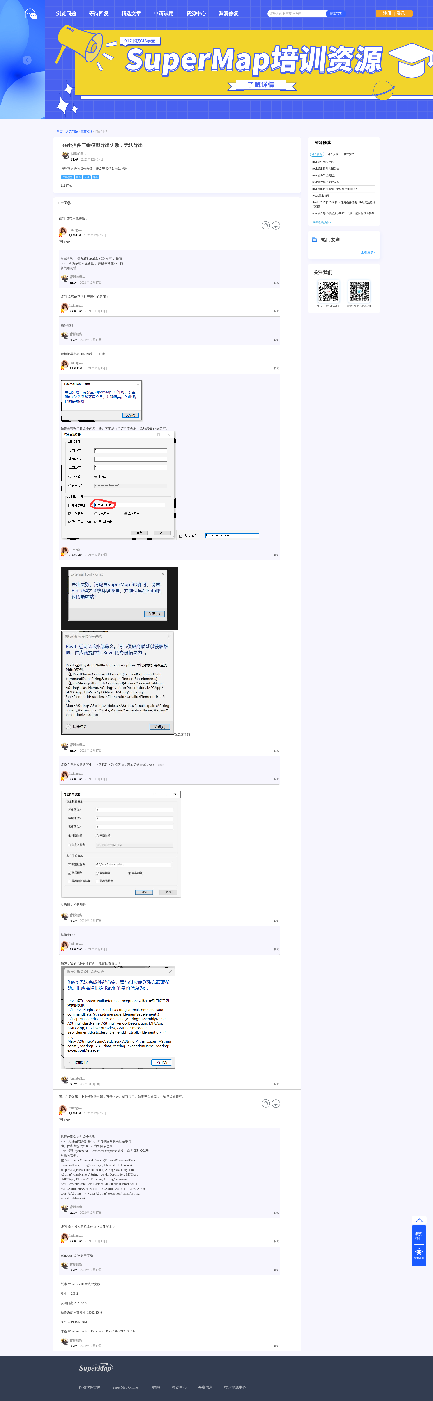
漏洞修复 (229, 13)
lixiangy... (75, 230)
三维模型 (67, 177)
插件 (78, 177)
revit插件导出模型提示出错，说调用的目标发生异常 (343, 213)
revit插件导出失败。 (324, 175)
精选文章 (131, 13)
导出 (95, 177)
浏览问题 (66, 13)
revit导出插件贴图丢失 (325, 168)
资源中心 (196, 13)
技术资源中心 (235, 1387)
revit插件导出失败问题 (325, 182)
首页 (59, 131)
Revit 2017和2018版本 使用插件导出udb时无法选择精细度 (343, 204)
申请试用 (164, 13)
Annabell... (77, 1078)
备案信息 (205, 1387)
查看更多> (368, 252)
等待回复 (99, 13)
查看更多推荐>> (322, 222)
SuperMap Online (125, 1387)
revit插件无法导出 (323, 161)
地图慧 (155, 1387)
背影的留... (78, 154)
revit (87, 177)
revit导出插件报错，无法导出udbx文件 (335, 188)
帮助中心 (179, 1387)
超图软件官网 (90, 1387)
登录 (401, 13)
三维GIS (86, 131)
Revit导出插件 (320, 195)
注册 (387, 13)
